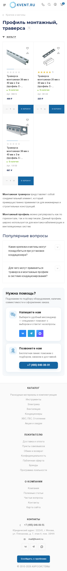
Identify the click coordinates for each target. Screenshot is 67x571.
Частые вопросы (33, 498)
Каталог (33, 388)
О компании (33, 482)
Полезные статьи (33, 493)
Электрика (34, 405)
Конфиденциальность (33, 456)
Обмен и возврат (33, 451)
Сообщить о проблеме (33, 559)
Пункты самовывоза (33, 446)
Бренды (33, 465)
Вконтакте (22, 333)
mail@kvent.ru (35, 539)
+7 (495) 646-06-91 (38, 365)
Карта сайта (33, 507)
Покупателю (33, 435)
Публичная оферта (33, 461)
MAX (39, 333)
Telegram (31, 333)
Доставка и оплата (33, 442)
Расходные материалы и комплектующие (33, 395)
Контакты (33, 503)
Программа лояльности (33, 470)
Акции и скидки (33, 424)
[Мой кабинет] (55, 5)
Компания (33, 488)
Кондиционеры (33, 414)
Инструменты (33, 400)
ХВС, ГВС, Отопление (33, 419)
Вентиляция (33, 409)
